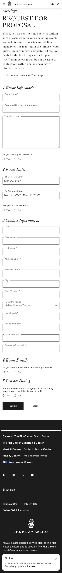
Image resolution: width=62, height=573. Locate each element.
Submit (13, 406)
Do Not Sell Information (16, 510)
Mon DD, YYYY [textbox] (12, 180)
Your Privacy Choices (20, 462)
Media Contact (43, 449)
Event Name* (11, 94)
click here (30, 566)
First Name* (11, 237)
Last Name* (11, 248)
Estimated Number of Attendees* (21, 105)
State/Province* (12, 291)
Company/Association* (16, 345)
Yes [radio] (8, 159)
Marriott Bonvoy (12, 449)
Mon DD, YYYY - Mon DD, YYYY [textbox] (22, 195)
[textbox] (31, 97)
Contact (28, 449)
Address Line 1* (13, 259)
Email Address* (12, 334)
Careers (7, 436)
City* (7, 280)
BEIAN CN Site (29, 503)
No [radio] (19, 159)
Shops (45, 436)
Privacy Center (11, 455)
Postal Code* (11, 313)
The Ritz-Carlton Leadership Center (23, 442)
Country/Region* (14, 302)
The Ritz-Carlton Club (26, 436)
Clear (35, 406)
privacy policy (44, 563)
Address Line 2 (12, 269)
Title (7, 226)
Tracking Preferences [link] (34, 455)
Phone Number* (13, 323)
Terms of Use (10, 503)
